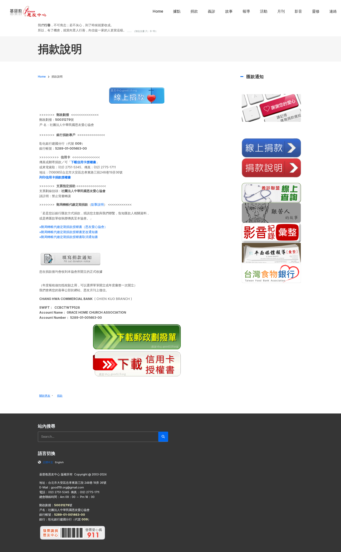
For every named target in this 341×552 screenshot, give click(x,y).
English (59, 462)
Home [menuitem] (158, 11)
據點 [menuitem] (177, 11)
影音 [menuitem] (298, 11)
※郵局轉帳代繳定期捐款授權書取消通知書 (68, 237)
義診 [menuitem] (211, 11)
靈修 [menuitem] (315, 11)
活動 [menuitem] (263, 11)
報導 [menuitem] (246, 11)
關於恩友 (44, 395)
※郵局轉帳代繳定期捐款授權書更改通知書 (68, 232)
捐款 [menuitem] (194, 11)
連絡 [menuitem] (333, 11)
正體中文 (48, 462)
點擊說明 (97, 204)
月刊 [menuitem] (281, 11)
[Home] (28, 11)
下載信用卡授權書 (83, 162)
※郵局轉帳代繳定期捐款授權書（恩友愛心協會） (73, 227)
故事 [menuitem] (229, 11)
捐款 (60, 395)
